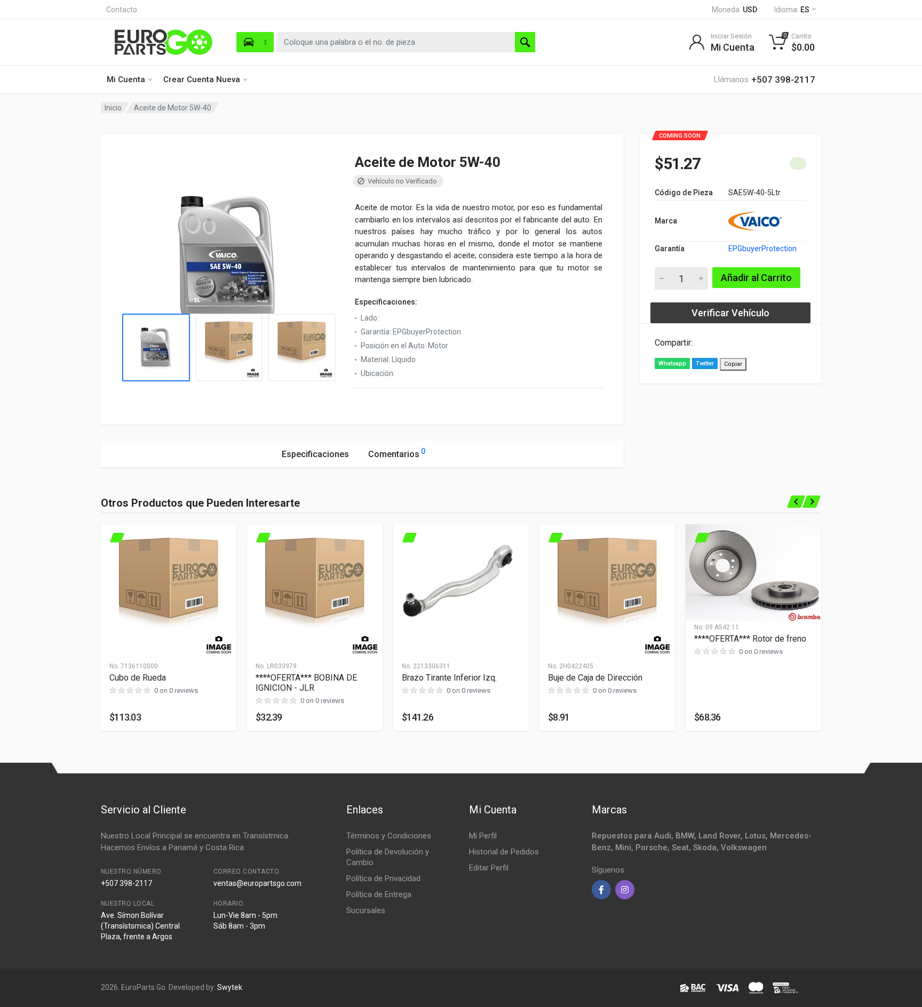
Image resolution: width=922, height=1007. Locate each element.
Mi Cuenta (126, 79)
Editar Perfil (488, 868)
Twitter (705, 363)
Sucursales (365, 910)
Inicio (113, 107)
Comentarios (396, 453)
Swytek (229, 987)
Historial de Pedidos (504, 852)
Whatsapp (672, 363)
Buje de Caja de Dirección (595, 678)
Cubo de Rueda (137, 678)
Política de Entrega (378, 894)
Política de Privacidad (383, 878)
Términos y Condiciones (388, 836)
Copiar (733, 364)
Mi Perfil (483, 836)
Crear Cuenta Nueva (201, 79)
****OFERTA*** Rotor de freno (750, 639)
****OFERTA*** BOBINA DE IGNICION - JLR (306, 683)
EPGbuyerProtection (762, 248)
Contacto (121, 9)
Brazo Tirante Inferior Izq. (449, 678)
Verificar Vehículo (730, 312)
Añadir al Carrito (756, 277)
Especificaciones (315, 454)
